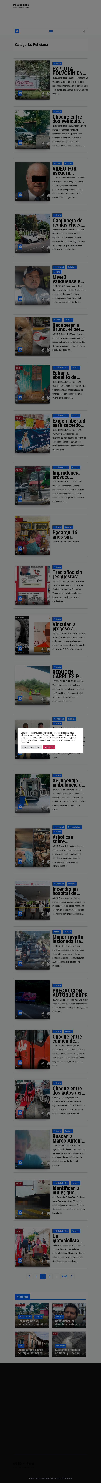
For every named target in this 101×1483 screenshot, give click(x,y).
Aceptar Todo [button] (49, 747)
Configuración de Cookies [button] (31, 747)
